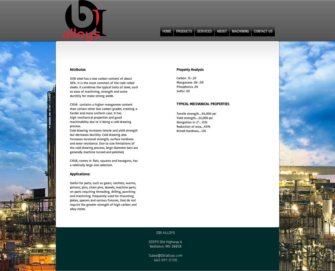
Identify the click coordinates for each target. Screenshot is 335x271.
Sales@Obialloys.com (166, 255)
